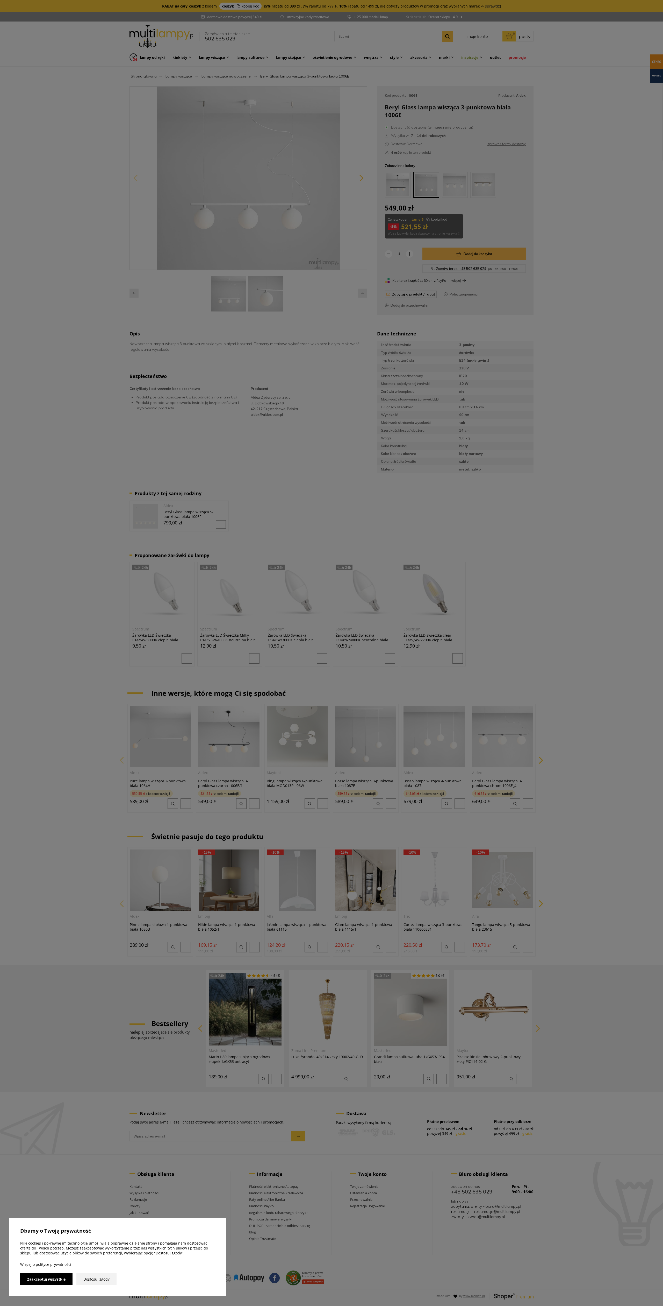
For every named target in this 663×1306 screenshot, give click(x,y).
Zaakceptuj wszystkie (46, 1279)
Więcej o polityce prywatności (45, 1264)
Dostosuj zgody (96, 1279)
